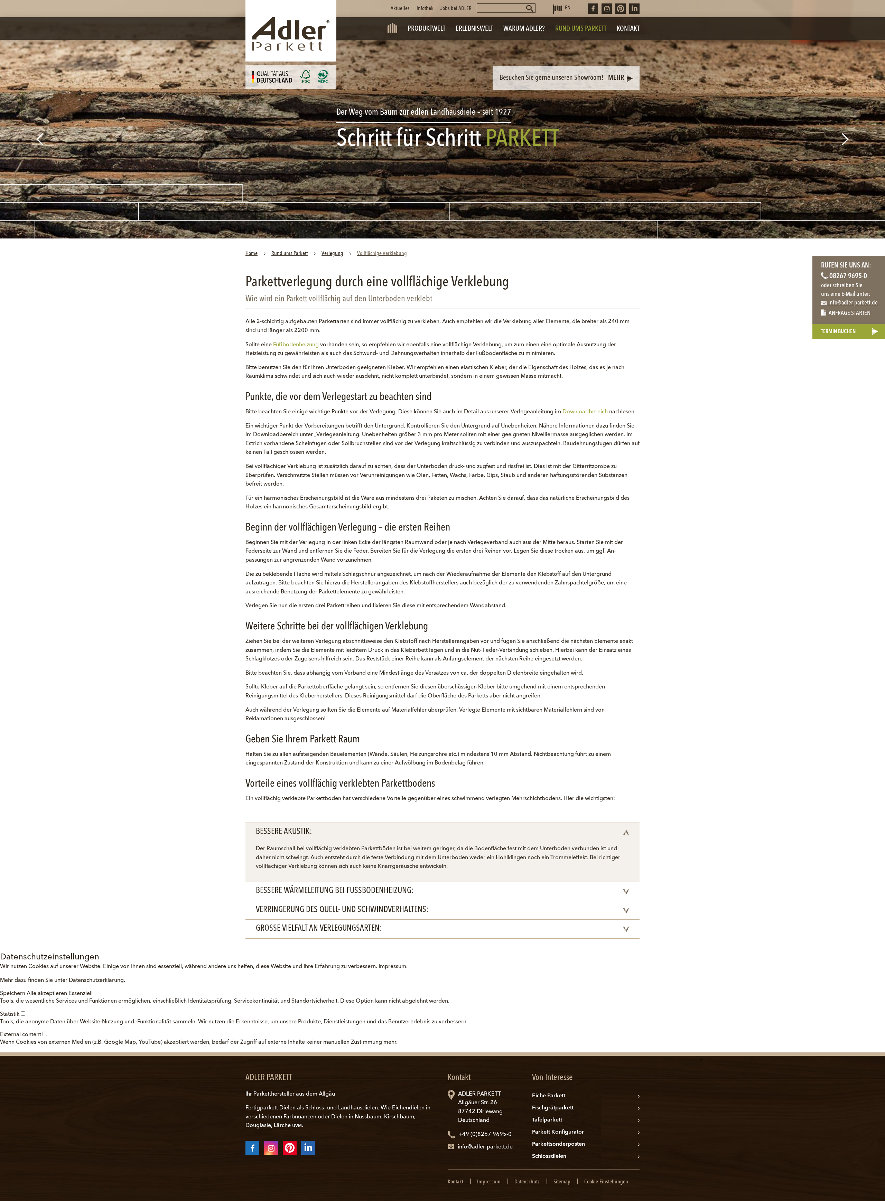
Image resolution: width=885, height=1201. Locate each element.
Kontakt (455, 1182)
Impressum (392, 966)
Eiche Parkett (548, 1096)
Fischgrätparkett (553, 1108)
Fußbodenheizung (296, 345)
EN (567, 8)
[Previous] (39, 139)
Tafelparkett (547, 1120)
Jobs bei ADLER (456, 8)
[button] (13, 993)
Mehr (616, 78)
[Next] (846, 139)
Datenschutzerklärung (96, 980)
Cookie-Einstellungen (606, 1182)
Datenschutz (527, 1182)
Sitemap (561, 1182)
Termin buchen (838, 332)
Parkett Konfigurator (558, 1132)
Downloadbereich (585, 412)
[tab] (442, 832)
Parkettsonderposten (558, 1144)
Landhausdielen (358, 1108)
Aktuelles (400, 8)
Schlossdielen (549, 1156)
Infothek (425, 8)
